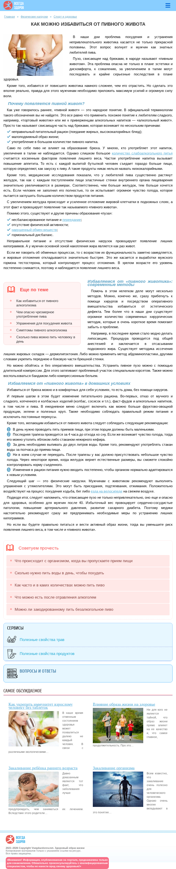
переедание (71, 220)
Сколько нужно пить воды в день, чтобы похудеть (59, 573)
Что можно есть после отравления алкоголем (55, 597)
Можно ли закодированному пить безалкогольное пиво (64, 609)
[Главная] (13, 9)
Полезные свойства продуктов (47, 654)
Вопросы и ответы (38, 671)
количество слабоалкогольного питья (142, 153)
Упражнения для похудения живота (44, 323)
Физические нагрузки (34, 16)
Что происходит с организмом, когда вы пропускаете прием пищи (74, 561)
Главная (9, 16)
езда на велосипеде (106, 491)
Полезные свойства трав (42, 640)
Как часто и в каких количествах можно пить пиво (59, 585)
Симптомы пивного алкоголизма (41, 330)
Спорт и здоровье (65, 16)
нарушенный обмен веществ (34, 230)
